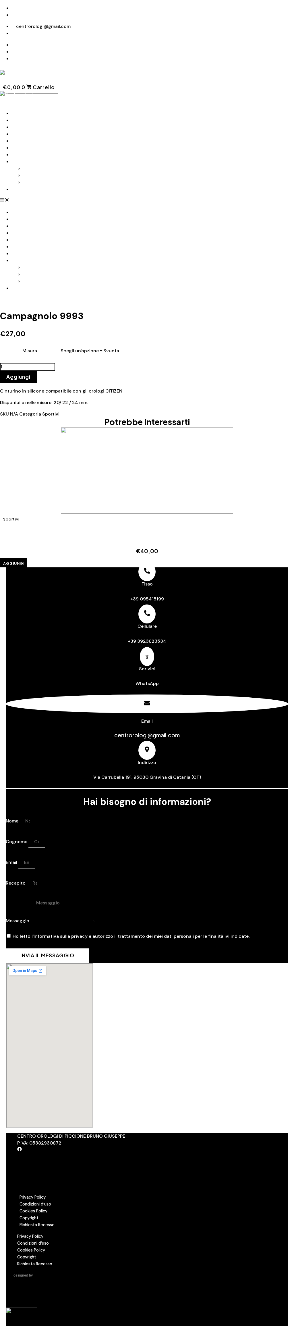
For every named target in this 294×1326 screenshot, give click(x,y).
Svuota (111, 351)
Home (17, 113)
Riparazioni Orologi (44, 168)
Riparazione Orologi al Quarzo (55, 175)
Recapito (16, 883)
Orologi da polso (29, 134)
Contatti (20, 189)
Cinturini (21, 127)
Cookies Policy (33, 1211)
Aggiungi (18, 377)
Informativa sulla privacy (61, 936)
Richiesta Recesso (37, 1224)
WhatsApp (147, 683)
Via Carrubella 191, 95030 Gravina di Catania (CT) (147, 777)
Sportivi (50, 414)
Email (12, 862)
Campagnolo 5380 (125, 531)
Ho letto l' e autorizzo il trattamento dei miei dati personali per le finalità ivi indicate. (131, 936)
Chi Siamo (22, 120)
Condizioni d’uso (35, 1204)
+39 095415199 (147, 599)
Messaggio (18, 921)
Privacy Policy (33, 1197)
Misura (29, 351)
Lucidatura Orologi (43, 182)
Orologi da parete (30, 141)
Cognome (17, 842)
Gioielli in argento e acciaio (41, 148)
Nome (13, 821)
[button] (147, 200)
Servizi (18, 161)
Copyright (29, 1217)
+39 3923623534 (147, 641)
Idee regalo (23, 155)
